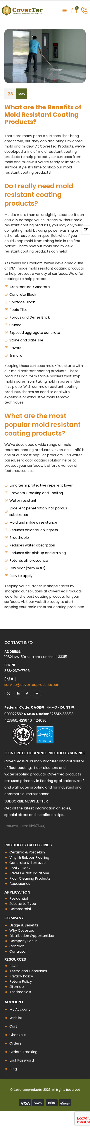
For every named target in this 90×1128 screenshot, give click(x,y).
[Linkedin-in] (18, 694)
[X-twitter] (8, 694)
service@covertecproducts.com (32, 684)
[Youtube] (37, 694)
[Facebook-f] (27, 694)
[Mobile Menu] (64, 10)
